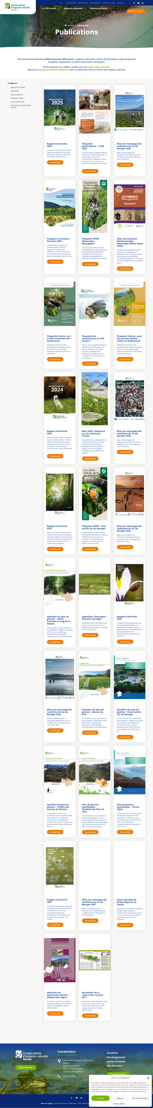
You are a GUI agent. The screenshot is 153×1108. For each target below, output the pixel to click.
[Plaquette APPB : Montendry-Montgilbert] (94, 206)
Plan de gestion (17, 95)
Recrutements (95, 3)
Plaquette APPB (17, 98)
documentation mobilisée (55, 69)
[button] (148, 1078)
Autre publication (18, 102)
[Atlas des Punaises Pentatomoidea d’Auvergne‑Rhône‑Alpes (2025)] (129, 206)
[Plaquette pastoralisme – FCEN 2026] (94, 111)
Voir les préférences (140, 1098)
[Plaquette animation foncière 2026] (59, 206)
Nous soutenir (137, 11)
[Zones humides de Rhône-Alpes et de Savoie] (129, 867)
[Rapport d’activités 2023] (59, 493)
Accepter (100, 1098)
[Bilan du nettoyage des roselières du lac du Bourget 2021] (94, 867)
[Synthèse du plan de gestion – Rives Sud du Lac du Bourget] (129, 677)
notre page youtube (98, 66)
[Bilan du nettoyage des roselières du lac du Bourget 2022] (59, 677)
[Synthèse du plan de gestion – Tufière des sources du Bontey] (59, 772)
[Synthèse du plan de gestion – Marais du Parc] (94, 677)
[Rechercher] (60, 3)
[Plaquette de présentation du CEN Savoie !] (94, 303)
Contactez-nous (118, 1074)
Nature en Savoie (98, 9)
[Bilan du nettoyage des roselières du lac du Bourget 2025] (129, 111)
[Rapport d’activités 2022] (129, 584)
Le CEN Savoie (49, 9)
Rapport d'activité (18, 87)
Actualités (71, 3)
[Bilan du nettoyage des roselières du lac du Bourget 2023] (129, 493)
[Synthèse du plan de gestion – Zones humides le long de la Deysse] (59, 584)
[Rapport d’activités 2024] (59, 398)
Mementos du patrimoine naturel (21, 106)
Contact (120, 3)
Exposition (15, 91)
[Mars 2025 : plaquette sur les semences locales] (94, 398)
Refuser (120, 1098)
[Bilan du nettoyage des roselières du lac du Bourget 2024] (129, 398)
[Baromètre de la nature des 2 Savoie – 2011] (94, 960)
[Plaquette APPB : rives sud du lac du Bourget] (94, 493)
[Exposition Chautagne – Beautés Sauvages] (94, 584)
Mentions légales (119, 1104)
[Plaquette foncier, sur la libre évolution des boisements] (59, 303)
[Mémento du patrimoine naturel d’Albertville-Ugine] (59, 960)
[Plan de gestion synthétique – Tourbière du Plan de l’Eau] (94, 772)
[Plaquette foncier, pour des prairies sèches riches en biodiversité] (129, 303)
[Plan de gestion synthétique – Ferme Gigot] (129, 772)
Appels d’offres (109, 3)
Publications (83, 3)
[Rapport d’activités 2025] (59, 111)
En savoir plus (55, 162)
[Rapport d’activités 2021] (59, 867)
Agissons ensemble (73, 9)
